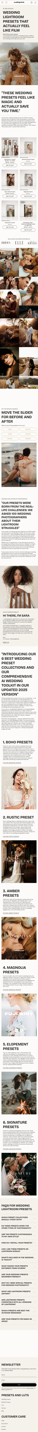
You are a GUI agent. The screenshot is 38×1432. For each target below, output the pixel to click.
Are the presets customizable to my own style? (16, 1235)
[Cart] (35, 2)
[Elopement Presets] (9, 210)
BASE (10, 429)
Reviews (3, 1408)
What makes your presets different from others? (14, 1267)
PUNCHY (28, 429)
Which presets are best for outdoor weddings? (15, 1311)
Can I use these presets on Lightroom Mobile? (14, 1250)
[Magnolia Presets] (28, 180)
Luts (2, 1405)
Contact (3, 1426)
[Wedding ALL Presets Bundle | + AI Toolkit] (9, 147)
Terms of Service (5, 1389)
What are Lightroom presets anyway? (15, 1292)
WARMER (28, 439)
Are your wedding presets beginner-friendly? (14, 1275)
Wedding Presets (5, 1399)
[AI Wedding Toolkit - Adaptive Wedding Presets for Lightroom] (28, 210)
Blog (2, 1411)
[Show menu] (2, 2)
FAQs (2, 1420)
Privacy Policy (30, 1388)
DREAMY (10, 439)
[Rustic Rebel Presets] (9, 180)
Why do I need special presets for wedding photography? (16, 1284)
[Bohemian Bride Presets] (28, 147)
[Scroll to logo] (19, 242)
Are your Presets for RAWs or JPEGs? (16, 1320)
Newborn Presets (5, 1402)
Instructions (4, 1423)
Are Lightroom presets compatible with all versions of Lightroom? (16, 1302)
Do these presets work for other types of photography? (16, 1227)
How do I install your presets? (16, 1243)
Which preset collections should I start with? (14, 1218)
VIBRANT (28, 434)
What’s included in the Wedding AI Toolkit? (17, 1258)
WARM (10, 434)
